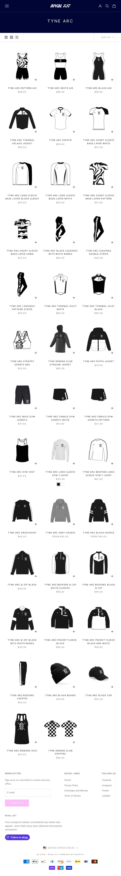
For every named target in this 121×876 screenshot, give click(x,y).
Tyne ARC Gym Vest (22, 472)
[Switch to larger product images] (6, 37)
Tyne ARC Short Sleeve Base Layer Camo (22, 252)
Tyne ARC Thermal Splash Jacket (22, 141)
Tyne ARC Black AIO (99, 88)
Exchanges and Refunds (76, 790)
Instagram (107, 785)
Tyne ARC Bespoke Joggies (22, 697)
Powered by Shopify (71, 854)
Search (67, 780)
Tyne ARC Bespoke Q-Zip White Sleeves (61, 586)
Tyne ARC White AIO (60, 88)
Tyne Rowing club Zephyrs (60, 752)
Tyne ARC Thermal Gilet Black (99, 307)
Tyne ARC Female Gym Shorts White (60, 418)
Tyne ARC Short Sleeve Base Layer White (98, 141)
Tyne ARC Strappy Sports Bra (22, 363)
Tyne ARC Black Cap (98, 695)
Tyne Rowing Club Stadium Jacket (60, 363)
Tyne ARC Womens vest (22, 750)
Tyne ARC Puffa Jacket (98, 361)
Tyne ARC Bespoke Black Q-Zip (98, 586)
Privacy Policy (71, 785)
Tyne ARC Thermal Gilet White (60, 307)
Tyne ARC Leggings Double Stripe (98, 252)
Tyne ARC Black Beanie (60, 695)
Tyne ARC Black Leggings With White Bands (60, 252)
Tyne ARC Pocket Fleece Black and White (98, 641)
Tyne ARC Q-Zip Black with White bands (22, 641)
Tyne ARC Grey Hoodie (60, 532)
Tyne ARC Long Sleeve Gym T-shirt (60, 473)
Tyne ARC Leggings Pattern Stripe (22, 307)
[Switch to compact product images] (16, 37)
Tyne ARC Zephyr (60, 140)
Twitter (105, 790)
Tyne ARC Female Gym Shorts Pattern (98, 418)
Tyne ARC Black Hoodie (98, 532)
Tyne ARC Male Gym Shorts (22, 418)
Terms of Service (72, 795)
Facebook (106, 780)
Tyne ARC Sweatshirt (22, 532)
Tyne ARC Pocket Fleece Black (60, 641)
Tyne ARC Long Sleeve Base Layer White (60, 197)
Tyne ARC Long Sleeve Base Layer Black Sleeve (22, 197)
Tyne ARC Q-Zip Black (22, 584)
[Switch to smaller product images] (11, 37)
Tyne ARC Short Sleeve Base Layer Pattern (98, 197)
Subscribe (17, 802)
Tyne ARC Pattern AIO (22, 88)
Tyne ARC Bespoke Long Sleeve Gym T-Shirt (98, 473)
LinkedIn (106, 795)
